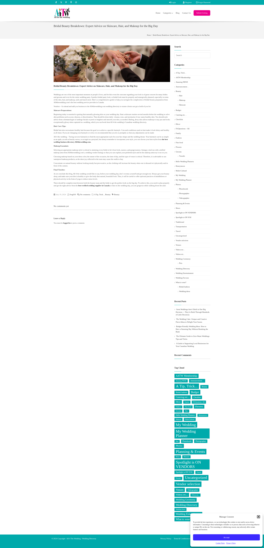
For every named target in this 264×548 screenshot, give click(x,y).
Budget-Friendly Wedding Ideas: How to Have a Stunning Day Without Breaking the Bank (192, 329)
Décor (178, 124)
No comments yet (61, 206)
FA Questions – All (182, 129)
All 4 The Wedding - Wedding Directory (81, 539)
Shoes (178, 208)
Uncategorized (181, 236)
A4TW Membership (183, 77)
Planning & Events (183, 203)
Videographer (184, 198)
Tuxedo (182, 156)
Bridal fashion (184, 287)
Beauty (108, 194)
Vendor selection (182, 240)
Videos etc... (182, 494)
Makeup (182, 100)
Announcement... (197, 381)
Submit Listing (201, 13)
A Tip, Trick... (99, 194)
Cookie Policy (220, 543)
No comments (85, 194)
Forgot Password (204, 2)
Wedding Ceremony (183, 259)
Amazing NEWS (182, 82)
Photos (178, 184)
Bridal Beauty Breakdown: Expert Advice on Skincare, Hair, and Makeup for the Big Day (181, 35)
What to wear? (181, 282)
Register (188, 2)
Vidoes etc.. (180, 254)
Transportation (181, 227)
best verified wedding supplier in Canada (94, 186)
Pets (180, 263)
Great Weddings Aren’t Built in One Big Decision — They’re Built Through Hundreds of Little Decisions (192, 312)
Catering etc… (181, 115)
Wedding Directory (183, 269)
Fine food (179, 143)
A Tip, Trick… (181, 73)
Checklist (179, 119)
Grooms (179, 152)
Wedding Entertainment (184, 273)
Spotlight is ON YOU (183, 217)
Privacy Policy (231, 543)
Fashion (179, 138)
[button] (258, 516)
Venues (178, 245)
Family (178, 133)
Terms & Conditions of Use (184, 539)
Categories (167, 13)
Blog (177, 13)
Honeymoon (180, 166)
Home (158, 13)
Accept (226, 537)
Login (173, 2)
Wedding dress (184, 291)
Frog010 (73, 194)
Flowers (179, 147)
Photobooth (183, 189)
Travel (178, 231)
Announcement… (182, 87)
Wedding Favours (182, 278)
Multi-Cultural (181, 171)
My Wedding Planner (184, 180)
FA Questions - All (199, 402)
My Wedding (180, 175)
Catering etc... (182, 397)
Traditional (180, 222)
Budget (178, 110)
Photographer (184, 193)
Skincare (182, 105)
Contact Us (186, 13)
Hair (180, 96)
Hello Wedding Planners (185, 161)
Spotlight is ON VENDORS (186, 213)
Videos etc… (180, 250)
